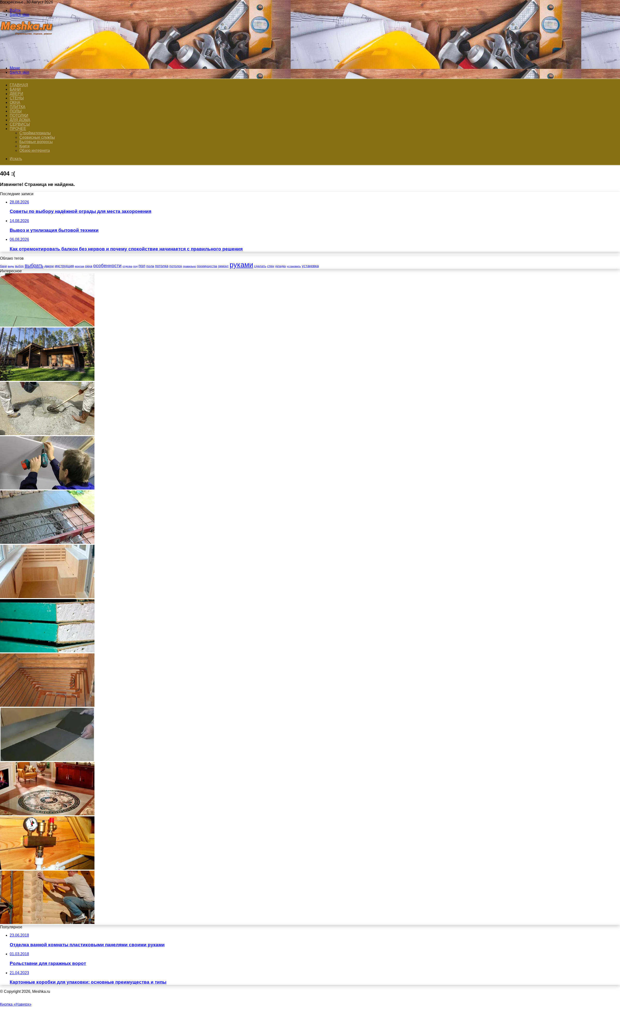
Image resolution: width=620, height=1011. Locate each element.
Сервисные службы (37, 137)
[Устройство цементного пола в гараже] (47, 542)
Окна (15, 102)
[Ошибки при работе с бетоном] (47, 434)
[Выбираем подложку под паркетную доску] (47, 325)
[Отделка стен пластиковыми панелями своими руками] (47, 488)
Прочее (18, 129)
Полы (16, 111)
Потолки (19, 115)
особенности (107, 265)
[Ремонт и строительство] (27, 60)
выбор (19, 266)
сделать (260, 266)
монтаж (79, 266)
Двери (16, 94)
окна (88, 266)
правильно (189, 266)
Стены (17, 98)
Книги (24, 146)
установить (294, 266)
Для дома (20, 120)
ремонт (223, 266)
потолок (175, 266)
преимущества (207, 266)
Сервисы (20, 124)
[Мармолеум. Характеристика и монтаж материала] (47, 760)
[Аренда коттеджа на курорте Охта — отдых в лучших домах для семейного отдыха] (47, 379)
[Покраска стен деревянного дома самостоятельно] (47, 923)
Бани (15, 89)
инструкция (64, 266)
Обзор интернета (34, 150)
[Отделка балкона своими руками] (47, 597)
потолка (161, 266)
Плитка (17, 107)
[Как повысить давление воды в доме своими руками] (47, 868)
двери (49, 266)
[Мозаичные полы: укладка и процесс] (47, 814)
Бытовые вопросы (36, 142)
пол (142, 266)
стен (270, 266)
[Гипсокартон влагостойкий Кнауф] (47, 651)
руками (241, 265)
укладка (280, 266)
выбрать (34, 265)
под (135, 266)
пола (150, 266)
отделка (127, 266)
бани (3, 266)
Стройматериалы (35, 133)
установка (310, 266)
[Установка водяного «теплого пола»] (47, 705)
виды (11, 266)
